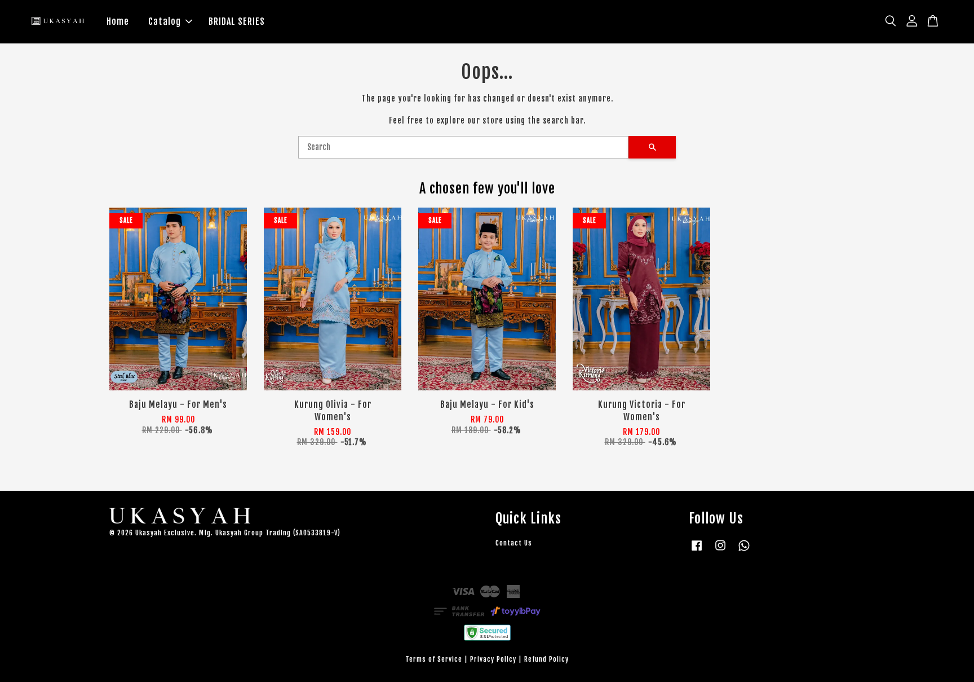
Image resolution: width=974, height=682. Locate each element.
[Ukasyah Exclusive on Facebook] (697, 551)
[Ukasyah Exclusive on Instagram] (720, 551)
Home (118, 21)
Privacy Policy (493, 659)
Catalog (164, 21)
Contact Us (513, 543)
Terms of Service (433, 659)
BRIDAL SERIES (237, 21)
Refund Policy (546, 659)
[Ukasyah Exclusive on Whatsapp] (744, 551)
